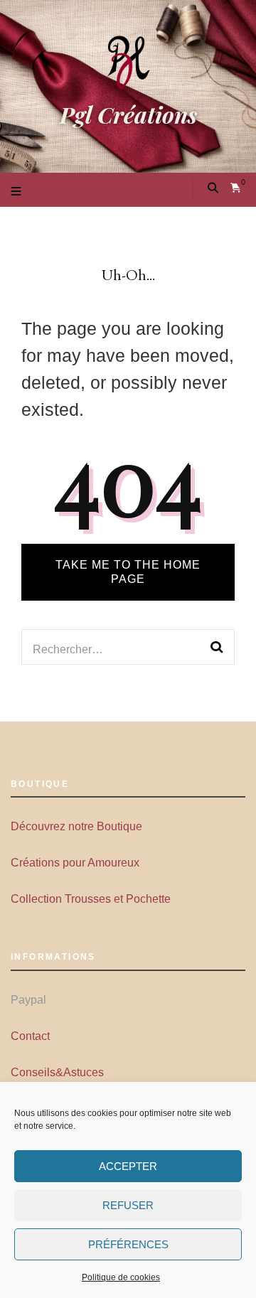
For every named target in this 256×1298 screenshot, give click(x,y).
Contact (30, 1036)
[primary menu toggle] (18, 192)
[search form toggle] (213, 188)
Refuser (128, 1205)
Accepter (128, 1166)
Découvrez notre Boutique (76, 826)
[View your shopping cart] (235, 188)
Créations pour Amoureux (75, 863)
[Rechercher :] (118, 646)
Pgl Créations (128, 114)
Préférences (128, 1244)
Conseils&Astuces (57, 1072)
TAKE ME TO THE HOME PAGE (128, 572)
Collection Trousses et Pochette (91, 899)
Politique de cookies (121, 1277)
